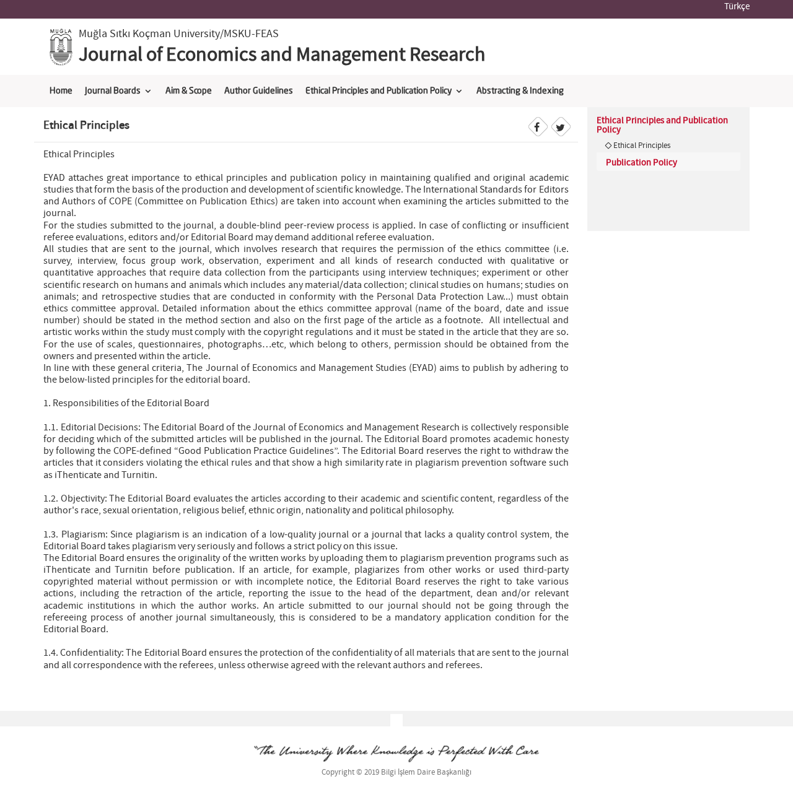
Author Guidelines (258, 91)
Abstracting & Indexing (520, 91)
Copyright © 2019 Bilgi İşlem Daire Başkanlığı (396, 772)
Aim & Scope (188, 91)
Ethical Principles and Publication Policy (378, 91)
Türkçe (737, 7)
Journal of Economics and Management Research (282, 55)
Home (61, 91)
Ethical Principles (641, 145)
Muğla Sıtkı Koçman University (149, 34)
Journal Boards (113, 91)
